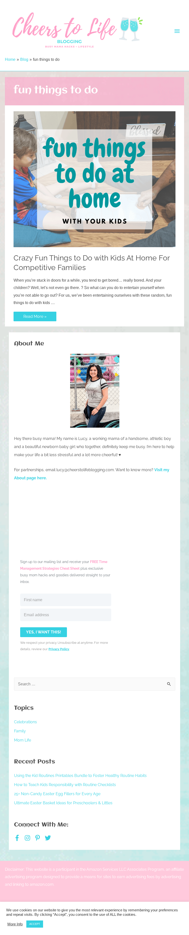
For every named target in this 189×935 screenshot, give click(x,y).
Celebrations (25, 722)
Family (20, 731)
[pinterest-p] (39, 838)
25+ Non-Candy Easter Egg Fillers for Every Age (57, 793)
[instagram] (29, 838)
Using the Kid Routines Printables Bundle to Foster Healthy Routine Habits (80, 775)
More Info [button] (15, 924)
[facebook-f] (18, 838)
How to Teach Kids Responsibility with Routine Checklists (65, 784)
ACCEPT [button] (34, 923)
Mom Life (22, 740)
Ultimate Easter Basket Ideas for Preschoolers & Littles (63, 803)
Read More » (35, 316)
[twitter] (49, 838)
